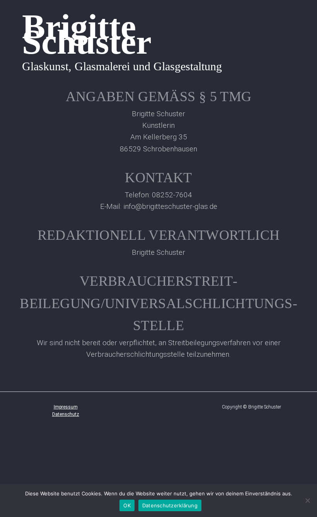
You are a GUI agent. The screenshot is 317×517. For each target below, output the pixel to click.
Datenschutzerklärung (170, 505)
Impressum (66, 407)
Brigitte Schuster (87, 34)
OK (127, 505)
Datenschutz (65, 414)
